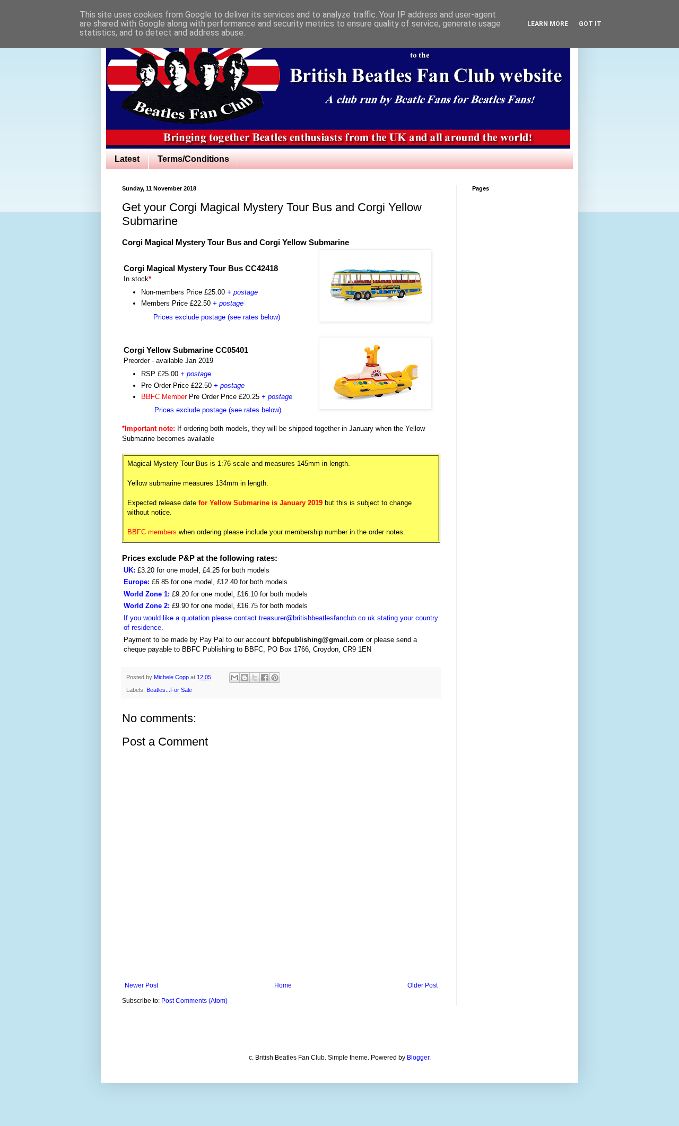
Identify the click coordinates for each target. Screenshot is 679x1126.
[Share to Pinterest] (274, 677)
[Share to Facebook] (264, 677)
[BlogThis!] (244, 677)
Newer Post (141, 985)
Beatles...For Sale (169, 690)
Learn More (547, 24)
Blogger (418, 1057)
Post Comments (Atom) (194, 1000)
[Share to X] (254, 677)
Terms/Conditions (193, 158)
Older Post (422, 985)
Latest (127, 158)
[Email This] (234, 677)
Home (283, 985)
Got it (590, 24)
